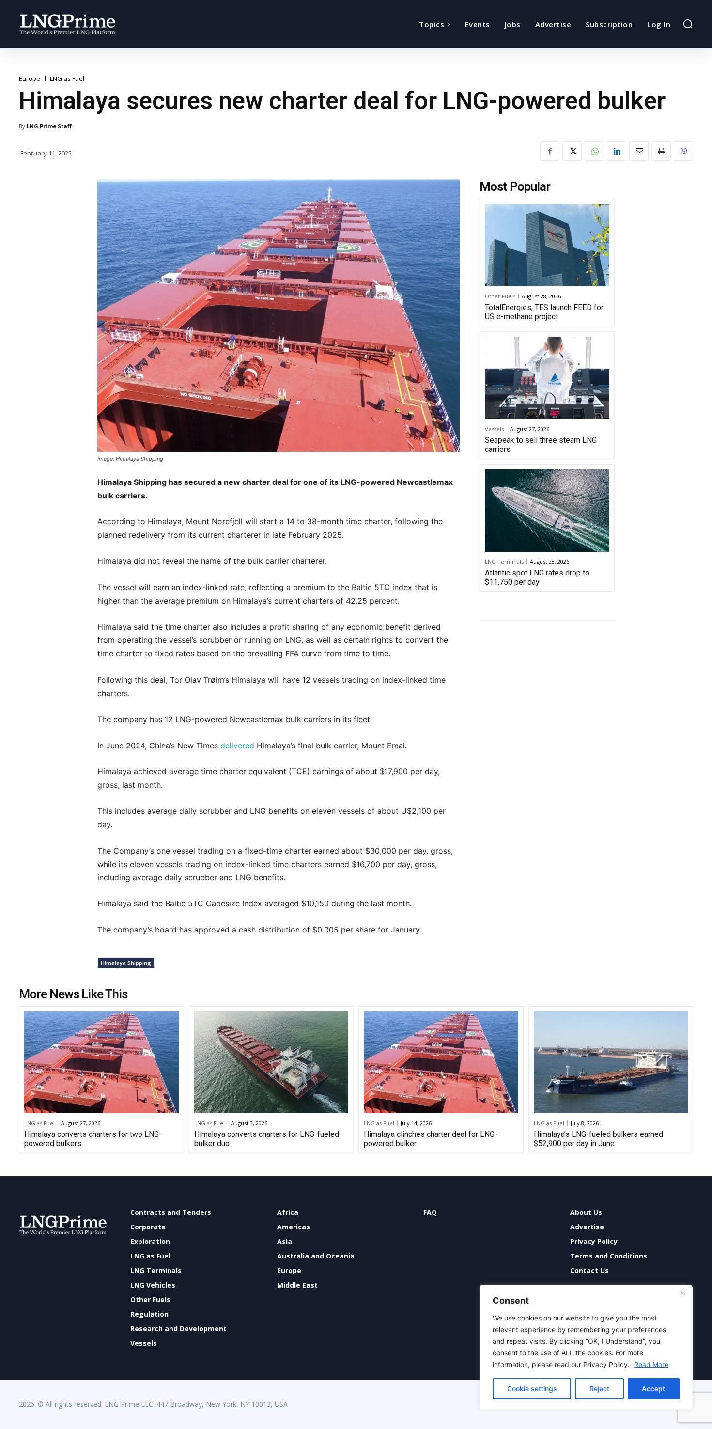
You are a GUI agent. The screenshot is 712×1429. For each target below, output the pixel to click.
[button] (687, 23)
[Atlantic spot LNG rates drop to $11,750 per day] (547, 510)
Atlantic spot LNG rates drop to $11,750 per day (537, 577)
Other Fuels (500, 296)
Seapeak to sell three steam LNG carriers (541, 444)
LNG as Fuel (67, 79)
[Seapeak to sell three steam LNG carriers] (547, 378)
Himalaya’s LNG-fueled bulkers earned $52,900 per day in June (598, 1139)
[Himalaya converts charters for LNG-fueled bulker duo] (271, 1062)
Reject (599, 1388)
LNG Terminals (504, 561)
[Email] (639, 151)
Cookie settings (532, 1388)
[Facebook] (549, 151)
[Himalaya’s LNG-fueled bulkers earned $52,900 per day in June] (611, 1062)
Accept (653, 1388)
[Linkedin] (616, 151)
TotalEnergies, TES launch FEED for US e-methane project (544, 312)
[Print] (661, 151)
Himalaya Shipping (126, 962)
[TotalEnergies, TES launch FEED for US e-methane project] (547, 245)
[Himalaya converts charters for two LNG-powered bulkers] (101, 1062)
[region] (586, 1347)
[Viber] (683, 151)
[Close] (682, 1293)
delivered (237, 745)
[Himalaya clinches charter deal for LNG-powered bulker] (441, 1062)
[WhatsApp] (594, 151)
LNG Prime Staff (49, 126)
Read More (651, 1364)
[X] (572, 151)
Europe (29, 79)
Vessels (494, 429)
